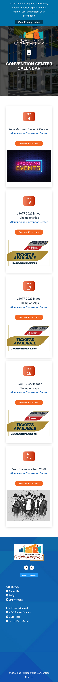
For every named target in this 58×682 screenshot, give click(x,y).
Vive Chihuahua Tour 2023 (29, 469)
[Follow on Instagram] (32, 567)
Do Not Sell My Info (19, 621)
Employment (16, 599)
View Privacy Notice (29, 22)
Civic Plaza (14, 616)
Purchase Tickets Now (29, 143)
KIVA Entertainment (20, 612)
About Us (14, 591)
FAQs (12, 595)
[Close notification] (53, 13)
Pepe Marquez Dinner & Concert (29, 129)
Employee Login (29, 575)
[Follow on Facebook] (26, 567)
